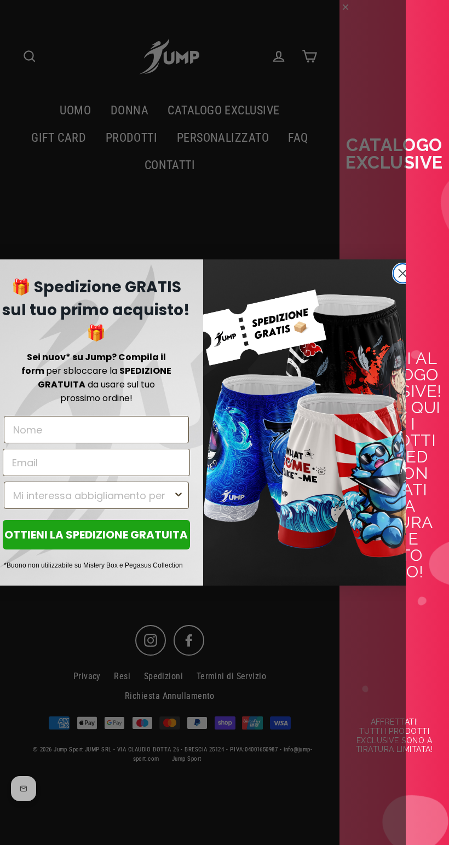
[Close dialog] (402, 273)
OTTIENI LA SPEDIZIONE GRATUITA (96, 534)
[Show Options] (178, 495)
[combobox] (93, 495)
